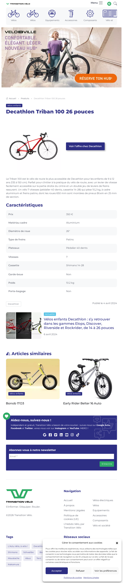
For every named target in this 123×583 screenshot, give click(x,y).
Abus (28, 558)
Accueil (12, 98)
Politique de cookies (73, 577)
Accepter (56, 570)
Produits (25, 98)
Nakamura (13, 564)
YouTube (74, 428)
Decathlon (13, 304)
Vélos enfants (14, 105)
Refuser (80, 570)
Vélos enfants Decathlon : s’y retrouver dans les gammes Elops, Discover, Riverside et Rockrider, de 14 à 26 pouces (79, 323)
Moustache (14, 558)
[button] (117, 542)
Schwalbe (28, 552)
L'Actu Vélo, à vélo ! (18, 546)
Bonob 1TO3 (15, 403)
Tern (39, 558)
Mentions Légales (91, 577)
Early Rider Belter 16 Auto (82, 403)
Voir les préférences (105, 570)
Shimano (13, 552)
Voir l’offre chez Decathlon (85, 146)
